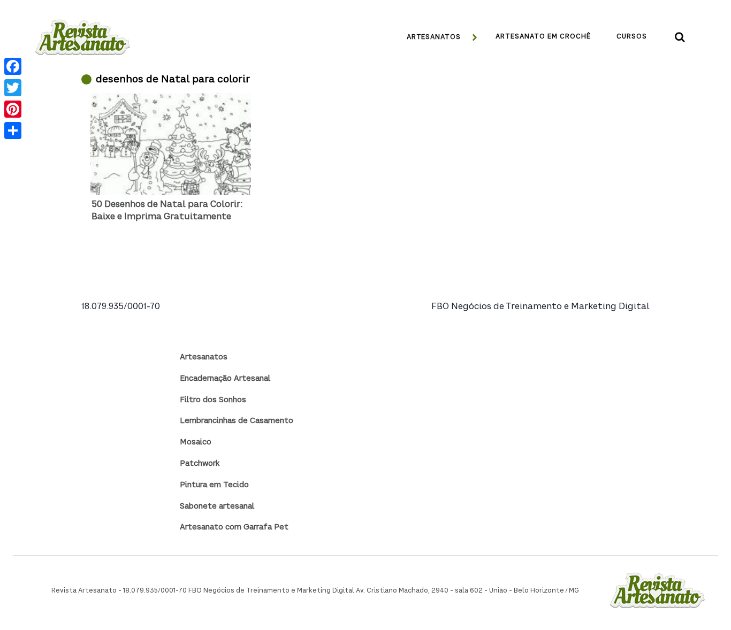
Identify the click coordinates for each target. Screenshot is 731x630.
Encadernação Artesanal (225, 378)
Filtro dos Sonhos (213, 400)
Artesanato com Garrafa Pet (234, 527)
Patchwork (199, 463)
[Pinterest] (13, 109)
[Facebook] (13, 66)
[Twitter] (13, 87)
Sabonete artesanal (217, 506)
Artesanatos (203, 357)
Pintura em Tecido (214, 485)
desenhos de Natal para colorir (173, 79)
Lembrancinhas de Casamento (236, 421)
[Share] (13, 130)
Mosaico (195, 442)
